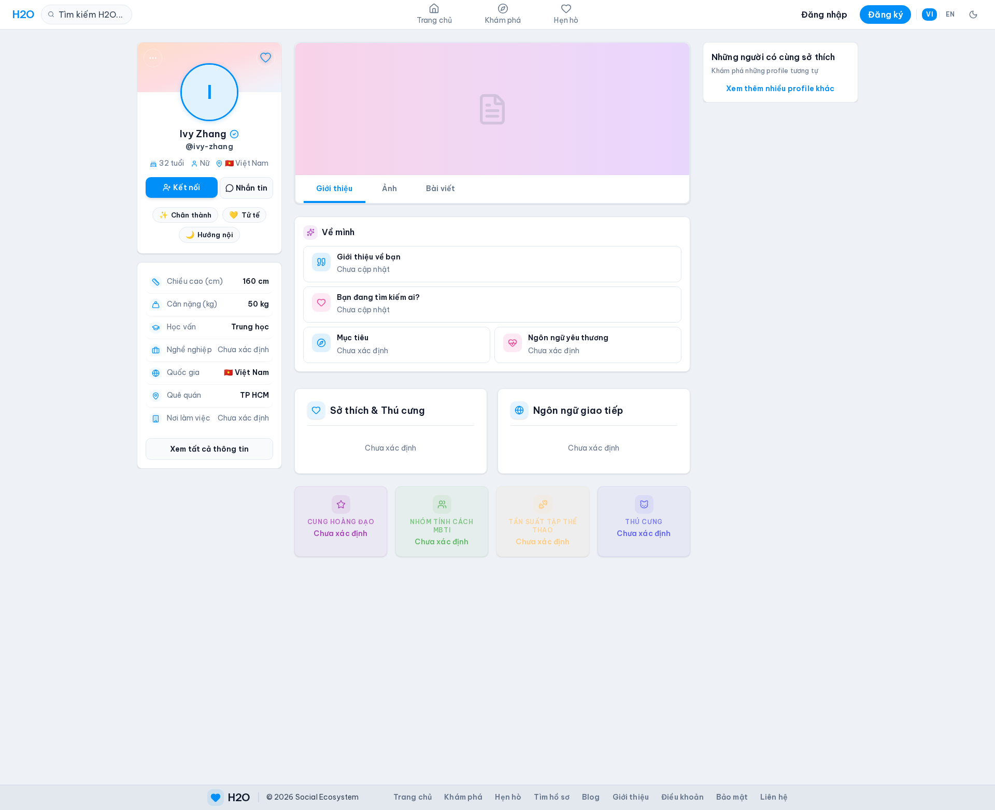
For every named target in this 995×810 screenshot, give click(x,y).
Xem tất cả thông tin (209, 449)
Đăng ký (885, 14)
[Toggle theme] (973, 14)
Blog (591, 797)
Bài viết (440, 188)
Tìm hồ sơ (551, 797)
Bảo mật (732, 797)
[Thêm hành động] (153, 58)
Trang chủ (412, 797)
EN (950, 14)
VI (929, 14)
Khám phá (463, 797)
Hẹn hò (508, 797)
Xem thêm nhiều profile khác (780, 88)
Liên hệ (774, 797)
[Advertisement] (492, 662)
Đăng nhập (824, 14)
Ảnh (389, 188)
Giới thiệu (334, 188)
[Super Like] (266, 58)
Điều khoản (682, 797)
